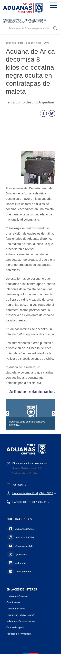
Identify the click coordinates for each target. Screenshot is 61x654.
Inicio (20, 42)
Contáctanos (13, 602)
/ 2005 (46, 42)
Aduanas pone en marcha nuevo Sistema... (27, 423)
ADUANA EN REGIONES (35, 20)
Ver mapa (17, 484)
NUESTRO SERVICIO (12, 20)
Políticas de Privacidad (18, 633)
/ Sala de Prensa (33, 42)
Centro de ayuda (15, 627)
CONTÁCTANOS (36, 22)
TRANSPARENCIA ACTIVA (14, 22)
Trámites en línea (15, 608)
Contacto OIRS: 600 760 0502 (29, 502)
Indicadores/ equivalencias (20, 621)
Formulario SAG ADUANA (20, 615)
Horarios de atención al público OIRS (32, 493)
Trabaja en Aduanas (17, 596)
